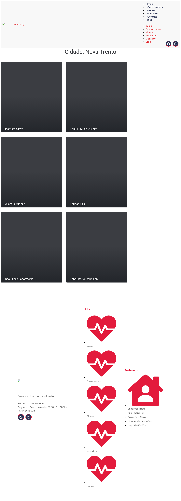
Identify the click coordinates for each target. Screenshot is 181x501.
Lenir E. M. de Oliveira (83, 129)
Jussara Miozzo (15, 204)
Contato (152, 16)
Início (150, 4)
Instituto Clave (14, 129)
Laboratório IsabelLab (84, 279)
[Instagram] (175, 44)
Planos (151, 10)
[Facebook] (168, 44)
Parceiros (152, 13)
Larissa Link (77, 204)
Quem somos (155, 7)
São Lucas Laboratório (19, 279)
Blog (149, 20)
